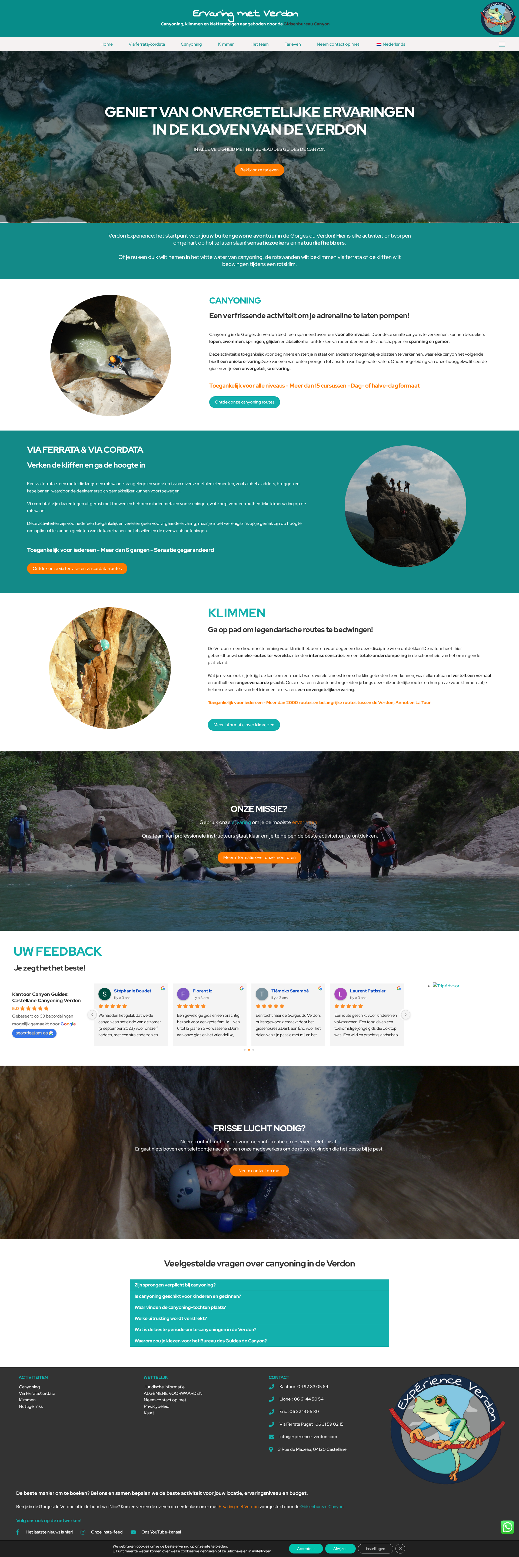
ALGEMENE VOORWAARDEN (173, 1393)
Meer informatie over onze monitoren (259, 857)
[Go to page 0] (245, 1050)
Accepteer (306, 1548)
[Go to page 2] (253, 1049)
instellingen (261, 1551)
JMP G (121, 991)
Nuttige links (31, 1406)
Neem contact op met (338, 44)
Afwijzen (340, 1548)
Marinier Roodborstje (293, 991)
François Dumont (368, 991)
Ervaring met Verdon (245, 13)
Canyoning (191, 44)
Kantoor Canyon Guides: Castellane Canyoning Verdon (46, 997)
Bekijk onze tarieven (259, 170)
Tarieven (293, 44)
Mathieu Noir (206, 991)
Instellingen (375, 1548)
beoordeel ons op (31, 1033)
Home (107, 44)
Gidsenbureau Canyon (307, 24)
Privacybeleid (156, 1406)
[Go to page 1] (249, 1050)
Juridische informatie (164, 1387)
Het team (260, 44)
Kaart (149, 1413)
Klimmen (226, 44)
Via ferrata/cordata (147, 44)
